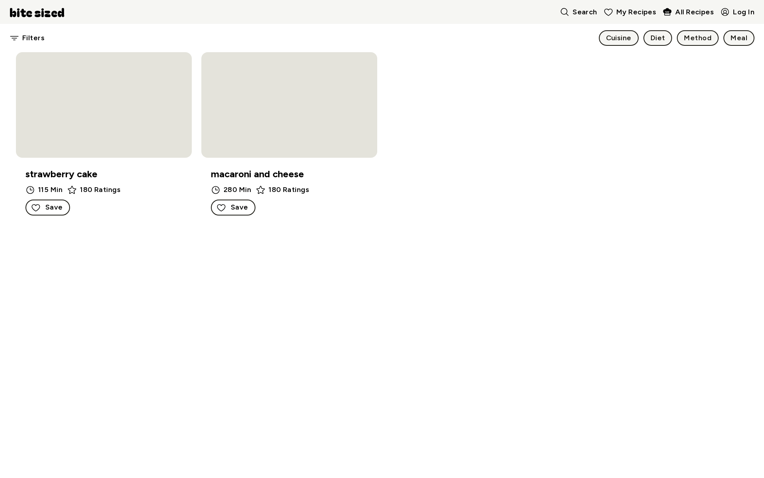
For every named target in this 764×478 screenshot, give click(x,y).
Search (585, 12)
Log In (743, 12)
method (697, 37)
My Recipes (636, 12)
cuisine (618, 37)
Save (54, 207)
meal (739, 37)
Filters (33, 37)
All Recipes (694, 12)
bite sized (37, 12)
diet (658, 37)
